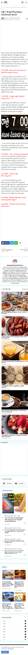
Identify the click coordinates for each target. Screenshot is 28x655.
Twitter (12, 243)
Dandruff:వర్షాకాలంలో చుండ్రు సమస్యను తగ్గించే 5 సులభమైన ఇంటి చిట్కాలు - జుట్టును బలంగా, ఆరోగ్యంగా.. (15, 531)
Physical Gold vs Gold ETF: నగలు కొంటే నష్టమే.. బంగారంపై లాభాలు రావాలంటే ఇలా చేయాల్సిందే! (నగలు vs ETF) (14, 552)
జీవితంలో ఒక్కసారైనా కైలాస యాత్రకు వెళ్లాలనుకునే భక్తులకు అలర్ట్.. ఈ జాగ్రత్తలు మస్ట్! (7, 606)
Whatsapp (16, 243)
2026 (14, 621)
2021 (14, 634)
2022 (14, 631)
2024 (14, 626)
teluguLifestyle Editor (14, 265)
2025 (14, 623)
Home (2, 7)
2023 (14, 629)
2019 (14, 637)
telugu (6, 7)
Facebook (6, 243)
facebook (9, 483)
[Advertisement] (14, 460)
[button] (26, 2)
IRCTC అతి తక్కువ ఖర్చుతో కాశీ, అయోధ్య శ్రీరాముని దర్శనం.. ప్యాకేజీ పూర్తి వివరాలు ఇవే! (7, 584)
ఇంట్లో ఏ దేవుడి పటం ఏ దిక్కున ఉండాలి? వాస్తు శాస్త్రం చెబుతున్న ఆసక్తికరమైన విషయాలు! (19, 606)
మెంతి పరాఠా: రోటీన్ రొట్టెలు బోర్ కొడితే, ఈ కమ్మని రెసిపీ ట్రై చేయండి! (14, 541)
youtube (21, 483)
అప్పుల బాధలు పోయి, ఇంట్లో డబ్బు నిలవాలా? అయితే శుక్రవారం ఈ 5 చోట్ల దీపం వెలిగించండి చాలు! (19, 584)
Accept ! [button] (5, 652)
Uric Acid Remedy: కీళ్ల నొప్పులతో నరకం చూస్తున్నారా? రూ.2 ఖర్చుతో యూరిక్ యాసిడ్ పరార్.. (14, 519)
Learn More (11, 648)
